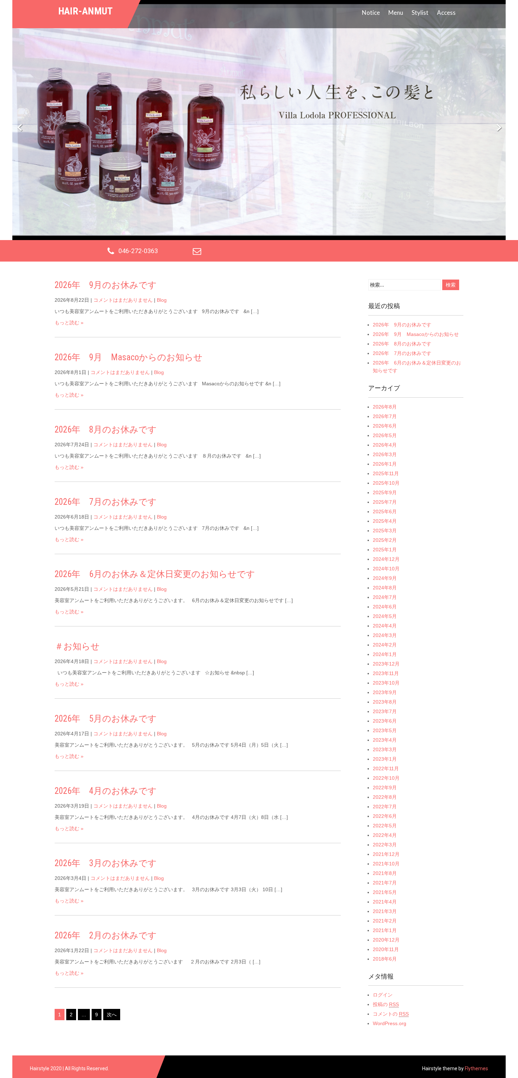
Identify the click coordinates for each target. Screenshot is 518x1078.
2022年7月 (385, 806)
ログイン (383, 995)
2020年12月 (386, 940)
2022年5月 (385, 825)
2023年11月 (386, 673)
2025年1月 (385, 549)
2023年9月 (385, 692)
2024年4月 (385, 626)
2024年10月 (386, 568)
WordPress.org (389, 1023)
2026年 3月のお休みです (106, 863)
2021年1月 (385, 930)
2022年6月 (385, 816)
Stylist (420, 12)
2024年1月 (385, 654)
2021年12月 (386, 854)
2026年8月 (385, 407)
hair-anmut (85, 11)
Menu (395, 12)
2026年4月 (385, 445)
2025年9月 (385, 492)
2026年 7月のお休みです (106, 502)
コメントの (391, 1014)
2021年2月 (385, 921)
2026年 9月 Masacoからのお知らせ (129, 357)
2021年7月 (385, 883)
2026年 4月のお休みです (106, 791)
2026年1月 (385, 464)
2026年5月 (385, 435)
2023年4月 (385, 740)
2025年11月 (386, 473)
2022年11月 (386, 768)
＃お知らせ (77, 646)
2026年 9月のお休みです (106, 285)
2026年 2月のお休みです (106, 935)
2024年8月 (385, 587)
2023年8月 (385, 702)
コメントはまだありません (123, 300)
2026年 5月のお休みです (106, 718)
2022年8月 (385, 797)
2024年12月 (386, 559)
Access (446, 12)
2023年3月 (385, 749)
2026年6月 (385, 426)
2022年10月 (386, 778)
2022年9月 (385, 787)
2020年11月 (386, 949)
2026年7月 (385, 416)
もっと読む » (69, 322)
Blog (162, 300)
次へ (112, 1014)
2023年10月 (386, 683)
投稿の (386, 1004)
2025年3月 (385, 530)
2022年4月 (385, 835)
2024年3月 (385, 635)
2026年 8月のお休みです (106, 429)
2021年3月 (385, 911)
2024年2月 (385, 645)
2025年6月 (385, 511)
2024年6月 (385, 607)
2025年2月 (385, 540)
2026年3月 (385, 454)
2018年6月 (385, 959)
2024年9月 (385, 578)
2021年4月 (385, 902)
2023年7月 (385, 711)
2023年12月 (386, 664)
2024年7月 (385, 597)
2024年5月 (385, 616)
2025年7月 (385, 502)
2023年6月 (385, 721)
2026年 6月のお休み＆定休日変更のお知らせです (155, 574)
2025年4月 (385, 521)
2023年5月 (385, 730)
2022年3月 (385, 844)
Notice (371, 12)
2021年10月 (386, 863)
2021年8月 (385, 873)
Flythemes (476, 1068)
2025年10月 (386, 483)
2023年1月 (385, 759)
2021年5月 (385, 892)
